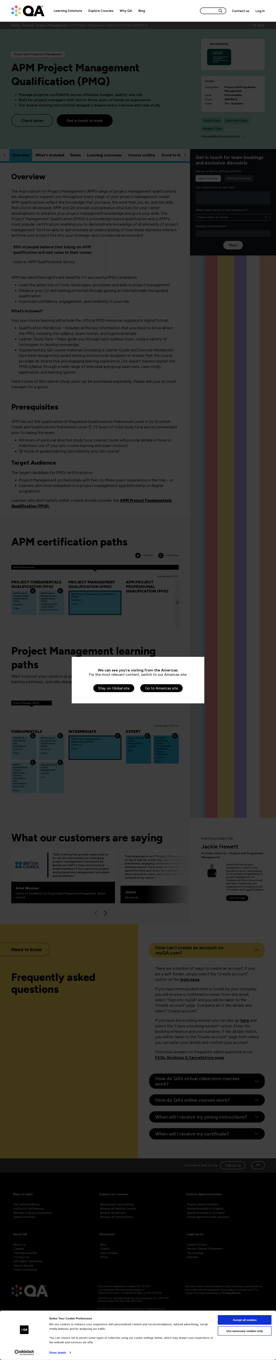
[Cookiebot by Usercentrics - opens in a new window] (24, 1352)
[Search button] (220, 10)
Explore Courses (100, 11)
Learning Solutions (68, 11)
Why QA (126, 11)
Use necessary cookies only (244, 1330)
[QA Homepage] (27, 11)
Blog (141, 11)
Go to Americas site (161, 688)
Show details (57, 1352)
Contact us (240, 11)
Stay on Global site (114, 688)
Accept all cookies (245, 1320)
